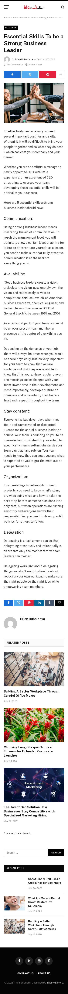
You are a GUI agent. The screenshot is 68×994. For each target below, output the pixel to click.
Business (11, 28)
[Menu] (6, 7)
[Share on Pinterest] (47, 74)
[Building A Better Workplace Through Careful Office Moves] (34, 669)
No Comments (15, 64)
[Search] (62, 7)
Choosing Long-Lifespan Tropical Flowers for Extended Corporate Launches (28, 752)
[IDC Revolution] (33, 7)
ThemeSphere (55, 982)
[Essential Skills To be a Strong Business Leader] (34, 103)
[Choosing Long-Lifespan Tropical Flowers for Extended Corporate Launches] (34, 725)
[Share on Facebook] (12, 74)
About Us (44, 973)
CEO (50, 177)
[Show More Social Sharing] (60, 74)
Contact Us (25, 973)
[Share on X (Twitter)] (30, 74)
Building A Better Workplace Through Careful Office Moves (42, 925)
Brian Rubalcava (24, 59)
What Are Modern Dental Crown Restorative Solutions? (44, 902)
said (25, 298)
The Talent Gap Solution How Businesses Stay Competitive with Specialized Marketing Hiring (29, 811)
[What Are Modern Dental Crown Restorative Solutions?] (14, 903)
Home (7, 17)
